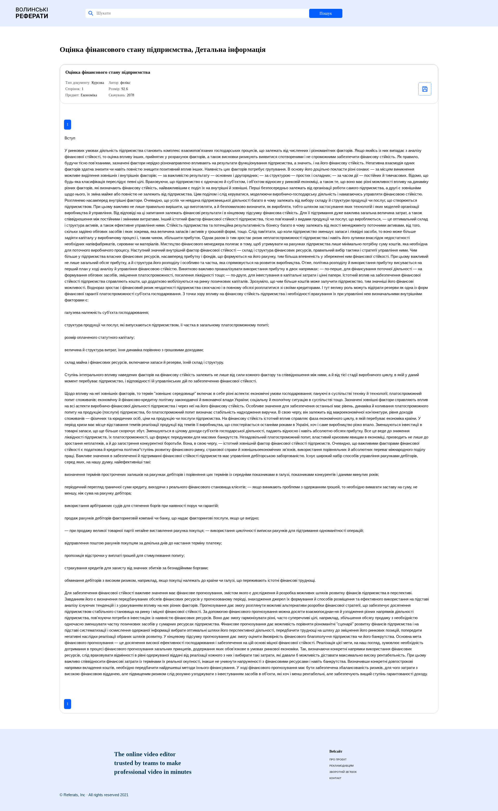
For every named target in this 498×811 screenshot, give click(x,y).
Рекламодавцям (341, 765)
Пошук (326, 13)
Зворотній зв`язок (343, 772)
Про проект (338, 759)
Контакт (335, 778)
